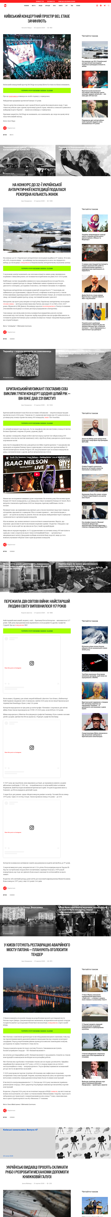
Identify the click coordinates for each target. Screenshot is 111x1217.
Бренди (47, 5)
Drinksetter (40, 1)
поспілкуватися (49, 306)
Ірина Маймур (27, 1183)
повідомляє (19, 625)
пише (46, 417)
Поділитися (11, 128)
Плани (78, 5)
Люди (40, 5)
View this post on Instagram (13, 668)
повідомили (25, 263)
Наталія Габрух (27, 28)
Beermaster (51, 1)
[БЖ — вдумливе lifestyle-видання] (5, 5)
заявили (54, 1091)
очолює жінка (8, 304)
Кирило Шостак (26, 613)
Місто (33, 5)
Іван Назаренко (26, 201)
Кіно (54, 5)
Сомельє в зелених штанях (66, 1)
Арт (67, 5)
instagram (36, 90)
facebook (43, 90)
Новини (26, 5)
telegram (50, 90)
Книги (60, 5)
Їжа (72, 5)
